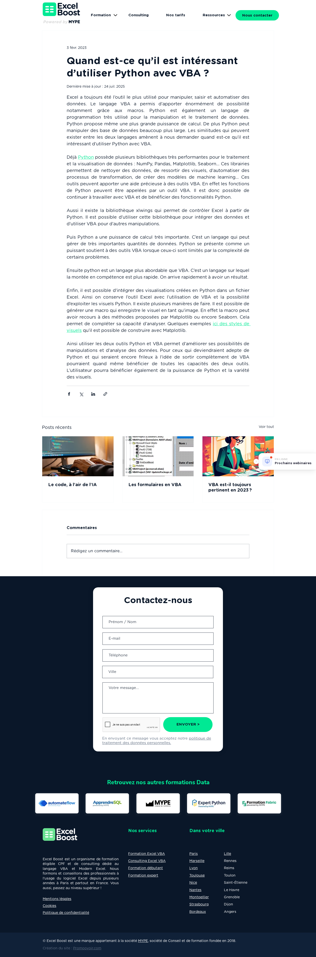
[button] (214, 15)
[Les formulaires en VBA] (158, 456)
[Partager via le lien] (105, 394)
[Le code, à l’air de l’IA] (78, 456)
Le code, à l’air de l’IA (73, 485)
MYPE (143, 941)
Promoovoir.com (87, 948)
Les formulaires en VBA (154, 485)
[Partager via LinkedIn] (93, 394)
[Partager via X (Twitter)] (81, 394)
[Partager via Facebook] (69, 394)
